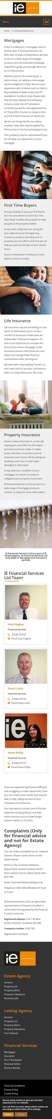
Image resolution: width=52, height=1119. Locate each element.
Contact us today (29, 112)
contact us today (20, 258)
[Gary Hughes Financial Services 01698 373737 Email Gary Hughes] (26, 586)
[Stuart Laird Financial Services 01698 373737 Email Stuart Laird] (26, 650)
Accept (8, 1114)
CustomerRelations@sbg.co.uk (27, 882)
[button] (46, 22)
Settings (21, 1114)
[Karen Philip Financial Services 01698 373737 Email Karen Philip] (26, 714)
